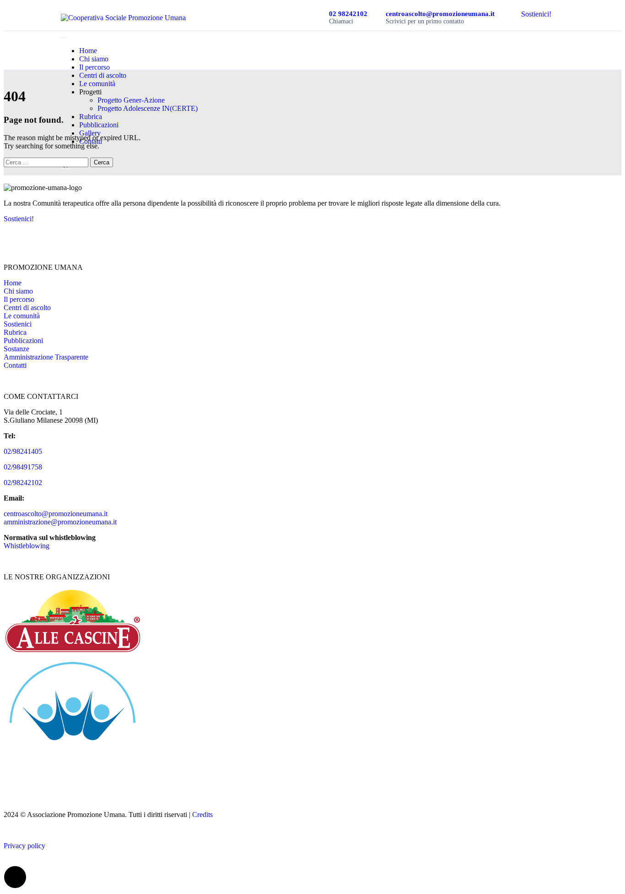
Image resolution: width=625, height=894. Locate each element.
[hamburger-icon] (63, 37)
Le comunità (97, 83)
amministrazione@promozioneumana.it (60, 522)
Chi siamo (93, 59)
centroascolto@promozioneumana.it (56, 514)
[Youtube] (39, 234)
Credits (202, 814)
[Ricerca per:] (47, 162)
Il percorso (94, 67)
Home (88, 51)
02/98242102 (23, 482)
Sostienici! (536, 14)
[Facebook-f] (15, 234)
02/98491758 (23, 467)
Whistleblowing (26, 546)
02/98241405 (23, 451)
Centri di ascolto (102, 75)
